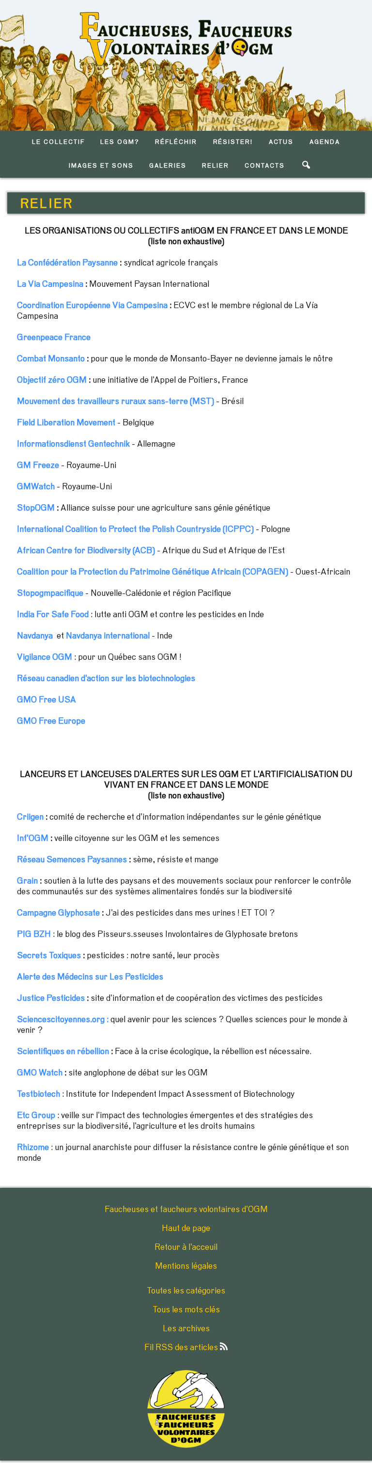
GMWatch (36, 486)
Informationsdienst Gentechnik (73, 444)
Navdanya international (108, 636)
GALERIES (167, 166)
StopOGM (36, 508)
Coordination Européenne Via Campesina (92, 305)
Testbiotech (38, 1094)
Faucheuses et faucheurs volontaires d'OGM (186, 1209)
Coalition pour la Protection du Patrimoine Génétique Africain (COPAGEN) (152, 572)
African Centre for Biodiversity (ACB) (86, 550)
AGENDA (325, 142)
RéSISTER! (233, 142)
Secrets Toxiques (49, 955)
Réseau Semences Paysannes (72, 860)
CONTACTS (265, 166)
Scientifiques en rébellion (63, 1051)
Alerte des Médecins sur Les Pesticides (90, 977)
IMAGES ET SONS (101, 166)
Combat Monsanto (51, 359)
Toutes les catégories (186, 1291)
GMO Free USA (46, 700)
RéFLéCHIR (176, 142)
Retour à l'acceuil (186, 1247)
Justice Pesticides (51, 998)
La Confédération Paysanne (67, 263)
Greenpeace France (54, 337)
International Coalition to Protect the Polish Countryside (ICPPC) (135, 529)
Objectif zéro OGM (52, 380)
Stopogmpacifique (50, 593)
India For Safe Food (53, 614)
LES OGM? (120, 142)
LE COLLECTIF (58, 142)
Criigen (30, 817)
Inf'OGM (32, 838)
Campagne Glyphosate (58, 913)
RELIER (215, 166)
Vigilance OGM (44, 657)
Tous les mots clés (186, 1310)
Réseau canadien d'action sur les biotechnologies (106, 678)
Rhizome (33, 1147)
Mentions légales (186, 1266)
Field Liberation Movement (66, 423)
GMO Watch (39, 1073)
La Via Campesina (50, 284)
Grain (27, 881)
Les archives (186, 1328)
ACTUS (281, 142)
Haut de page (186, 1228)
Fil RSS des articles (182, 1347)
